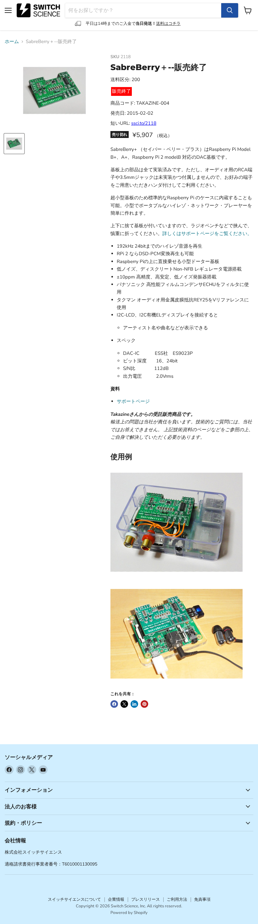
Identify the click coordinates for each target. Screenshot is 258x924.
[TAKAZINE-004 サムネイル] (14, 144)
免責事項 (202, 899)
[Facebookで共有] (114, 704)
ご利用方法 (177, 899)
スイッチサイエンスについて (74, 899)
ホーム (12, 41)
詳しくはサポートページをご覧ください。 (207, 233)
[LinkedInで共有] (134, 704)
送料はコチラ (168, 23)
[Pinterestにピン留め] (144, 704)
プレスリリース (145, 899)
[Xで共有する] (124, 704)
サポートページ (133, 401)
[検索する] (229, 10)
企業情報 (116, 899)
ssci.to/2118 (143, 123)
